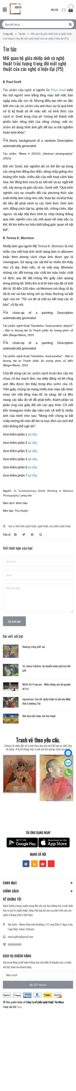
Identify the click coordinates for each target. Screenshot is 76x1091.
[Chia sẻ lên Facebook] (15, 534)
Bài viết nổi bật (13, 636)
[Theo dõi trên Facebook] (26, 863)
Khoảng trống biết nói (33, 647)
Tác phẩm (10, 90)
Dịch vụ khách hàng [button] (17, 956)
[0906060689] (68, 772)
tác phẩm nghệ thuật (41, 373)
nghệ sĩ (30, 90)
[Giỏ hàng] (70, 9)
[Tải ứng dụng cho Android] (22, 842)
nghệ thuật (42, 526)
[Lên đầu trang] (63, 1082)
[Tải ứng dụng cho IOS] (54, 842)
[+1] (40, 534)
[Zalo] (68, 763)
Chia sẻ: (7, 534)
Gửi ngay (39, 985)
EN (56, 10)
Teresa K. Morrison (20, 238)
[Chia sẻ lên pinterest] (32, 534)
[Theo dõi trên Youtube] (42, 863)
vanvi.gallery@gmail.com (20, 936)
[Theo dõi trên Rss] (34, 863)
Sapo (19, 1007)
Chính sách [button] (11, 891)
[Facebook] (68, 753)
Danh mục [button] (10, 883)
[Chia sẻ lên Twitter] (24, 534)
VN (52, 10)
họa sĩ (11, 526)
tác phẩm (26, 106)
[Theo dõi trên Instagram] (51, 863)
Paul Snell (13, 82)
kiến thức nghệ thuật (26, 526)
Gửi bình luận (14, 621)
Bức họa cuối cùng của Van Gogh (38, 716)
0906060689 (14, 944)
